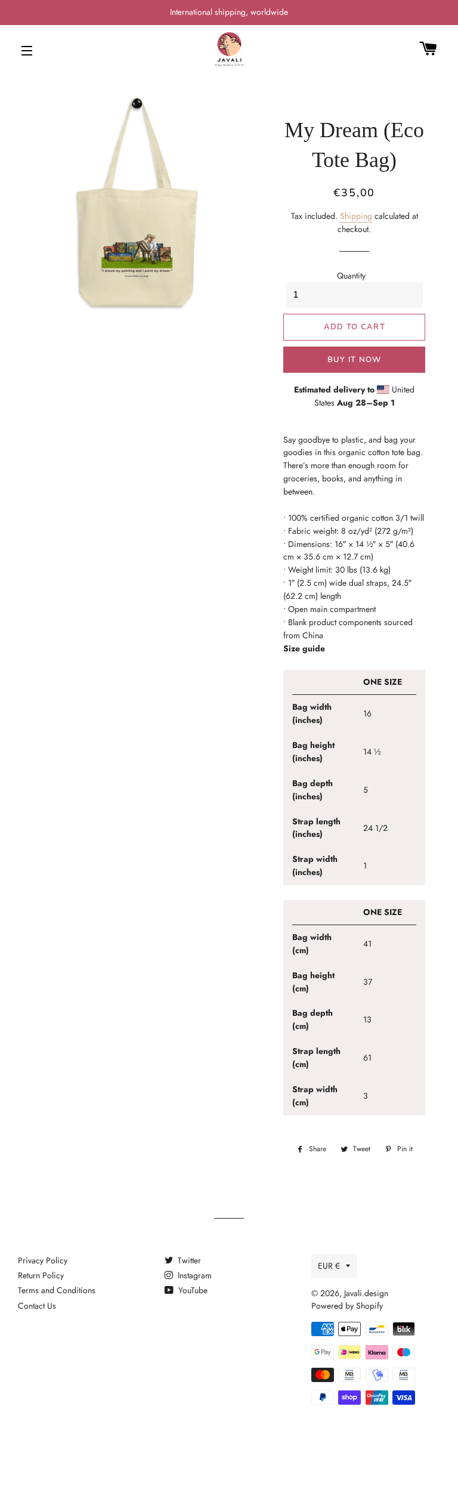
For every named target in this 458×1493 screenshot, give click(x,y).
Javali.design (366, 1293)
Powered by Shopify (347, 1306)
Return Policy (41, 1275)
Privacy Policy (42, 1260)
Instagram (193, 1275)
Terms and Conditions (56, 1290)
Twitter (188, 1260)
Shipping (356, 216)
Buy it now (354, 359)
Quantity (351, 276)
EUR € (329, 1266)
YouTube (192, 1290)
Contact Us (37, 1306)
